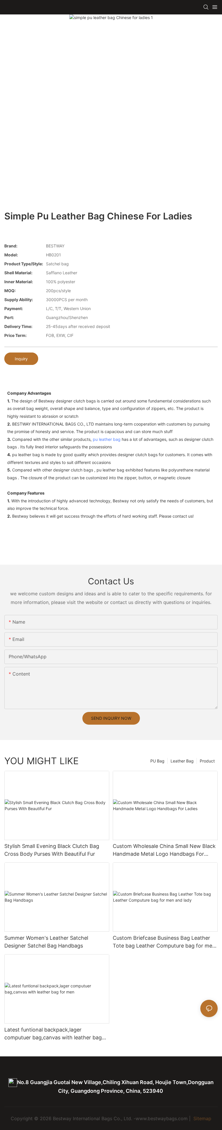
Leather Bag (182, 760)
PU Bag (157, 760)
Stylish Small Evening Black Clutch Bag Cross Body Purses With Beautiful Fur (51, 850)
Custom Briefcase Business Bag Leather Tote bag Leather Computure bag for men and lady (164, 942)
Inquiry (21, 358)
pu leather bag (107, 439)
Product (207, 760)
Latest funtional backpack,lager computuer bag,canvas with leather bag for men (53, 1034)
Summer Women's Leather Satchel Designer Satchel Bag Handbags (46, 942)
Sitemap (201, 1118)
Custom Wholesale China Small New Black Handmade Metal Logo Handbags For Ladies (164, 850)
